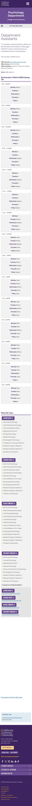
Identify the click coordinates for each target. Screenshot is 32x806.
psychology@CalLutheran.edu (12, 717)
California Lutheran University (5, 3)
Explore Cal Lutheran (8, 770)
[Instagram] (8, 761)
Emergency (4, 791)
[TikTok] (18, 761)
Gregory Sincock (9, 553)
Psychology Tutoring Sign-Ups (11, 697)
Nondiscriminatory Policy (9, 797)
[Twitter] (5, 761)
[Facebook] (2, 761)
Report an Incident (7, 795)
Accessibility (5, 789)
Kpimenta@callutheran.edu (10, 607)
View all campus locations (9, 756)
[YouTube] (15, 761)
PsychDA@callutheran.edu (17, 62)
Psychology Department (16, 14)
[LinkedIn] (12, 761)
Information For (6, 773)
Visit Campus (14, 752)
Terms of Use (5, 799)
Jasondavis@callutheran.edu (11, 593)
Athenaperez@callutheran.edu (11, 600)
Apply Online (6, 748)
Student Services (7, 766)
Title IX (3, 793)
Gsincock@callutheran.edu (10, 614)
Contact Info (5, 787)
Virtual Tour (5, 752)
